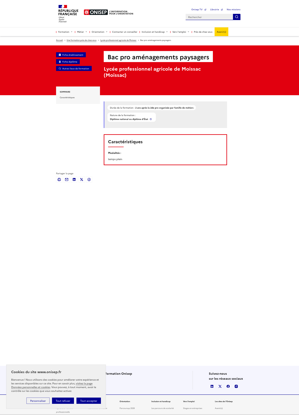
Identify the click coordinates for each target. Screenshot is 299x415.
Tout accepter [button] (88, 400)
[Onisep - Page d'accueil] (96, 12)
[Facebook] (89, 179)
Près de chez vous (203, 31)
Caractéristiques (67, 97)
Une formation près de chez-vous (81, 40)
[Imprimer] (59, 179)
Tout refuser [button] (63, 400)
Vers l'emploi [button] (179, 31)
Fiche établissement (72, 54)
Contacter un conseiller (124, 31)
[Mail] (67, 179)
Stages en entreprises (192, 408)
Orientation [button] (98, 31)
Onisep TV (197, 9)
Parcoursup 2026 (127, 408)
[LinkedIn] (74, 179)
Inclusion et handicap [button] (153, 31)
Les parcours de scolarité (162, 408)
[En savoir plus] (151, 119)
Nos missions (233, 9)
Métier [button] (80, 31)
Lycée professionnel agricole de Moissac (118, 40)
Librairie (215, 9)
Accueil (59, 40)
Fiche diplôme (69, 61)
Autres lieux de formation (75, 68)
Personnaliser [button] (38, 400)
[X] (81, 179)
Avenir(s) (221, 31)
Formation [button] (63, 31)
